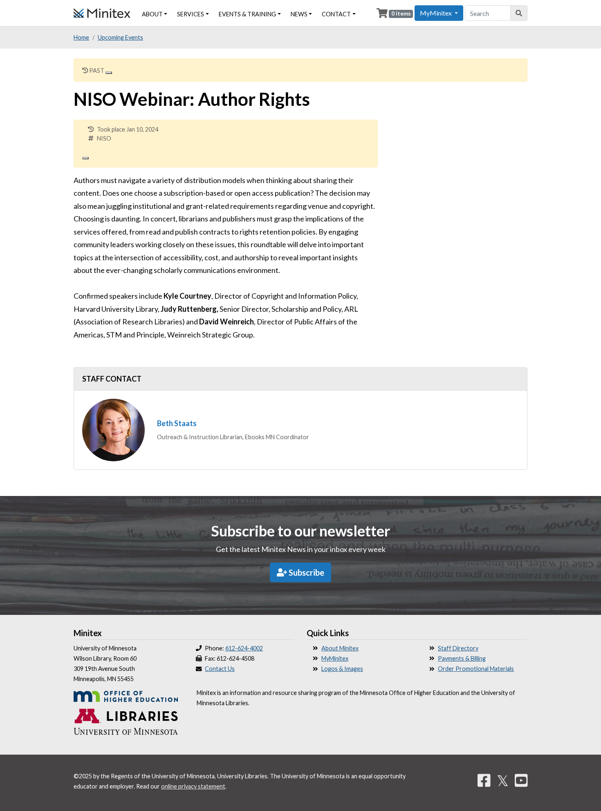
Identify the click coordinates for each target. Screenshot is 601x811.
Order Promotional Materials (476, 668)
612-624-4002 (244, 648)
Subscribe (305, 572)
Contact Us (220, 668)
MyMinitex (334, 658)
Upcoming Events (120, 37)
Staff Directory (458, 648)
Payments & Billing (462, 658)
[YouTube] (521, 780)
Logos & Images (342, 668)
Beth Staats (177, 423)
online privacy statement (193, 786)
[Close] (108, 72)
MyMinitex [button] (436, 13)
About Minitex (340, 648)
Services (190, 14)
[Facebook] (484, 780)
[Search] (519, 13)
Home (81, 37)
